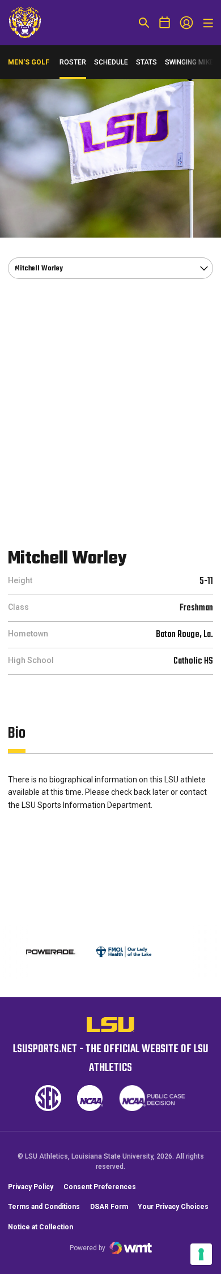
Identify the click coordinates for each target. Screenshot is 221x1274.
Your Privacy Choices (173, 1207)
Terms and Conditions (44, 1207)
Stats (146, 62)
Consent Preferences (99, 1187)
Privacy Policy (30, 1187)
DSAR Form (109, 1207)
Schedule (111, 62)
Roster (73, 62)
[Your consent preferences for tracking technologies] (201, 1254)
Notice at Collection (40, 1227)
